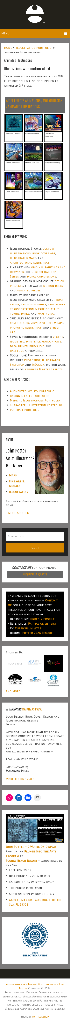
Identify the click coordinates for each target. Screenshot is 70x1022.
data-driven (19, 346)
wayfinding (46, 313)
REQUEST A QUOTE (35, 574)
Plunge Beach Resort (21, 860)
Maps (13, 475)
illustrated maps (23, 258)
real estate (56, 304)
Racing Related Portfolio (29, 396)
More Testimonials (20, 779)
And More (13, 691)
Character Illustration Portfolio (36, 405)
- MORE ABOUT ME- (19, 513)
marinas (40, 304)
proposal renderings (26, 327)
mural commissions (41, 276)
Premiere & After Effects (44, 369)
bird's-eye (36, 346)
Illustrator (51, 360)
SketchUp (17, 364)
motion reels (53, 286)
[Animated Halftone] (14, 130)
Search (35, 548)
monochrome (51, 341)
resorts (27, 304)
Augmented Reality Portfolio (32, 391)
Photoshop (32, 360)
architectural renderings (30, 262)
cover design (19, 323)
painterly (33, 341)
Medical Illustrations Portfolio (35, 400)
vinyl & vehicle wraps (47, 323)
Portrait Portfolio (24, 410)
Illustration (18, 492)
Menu (5, 33)
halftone (17, 351)
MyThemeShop (40, 1016)
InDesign (38, 364)
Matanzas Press (32, 709)
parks (25, 313)
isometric (17, 341)
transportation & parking (29, 309)
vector (58, 337)
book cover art (43, 253)
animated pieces (28, 290)
